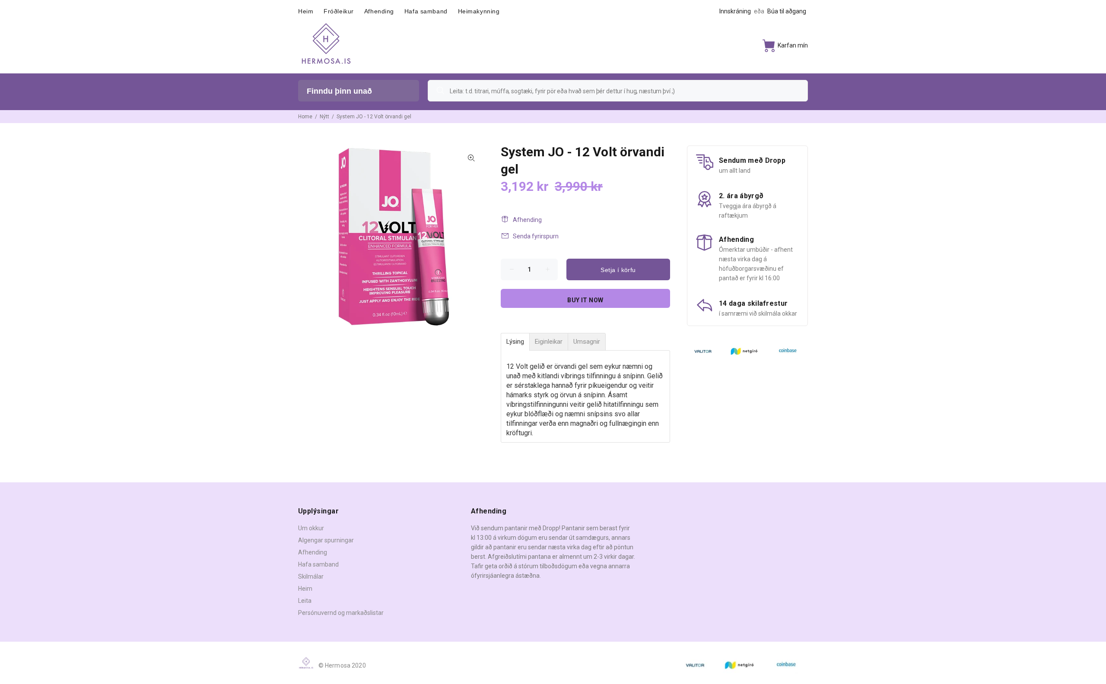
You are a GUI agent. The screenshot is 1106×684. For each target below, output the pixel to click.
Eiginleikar (549, 342)
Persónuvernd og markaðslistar (341, 612)
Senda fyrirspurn (536, 236)
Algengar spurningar (326, 540)
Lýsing (515, 342)
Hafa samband (318, 564)
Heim (305, 588)
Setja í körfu (618, 269)
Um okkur (311, 528)
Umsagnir (586, 342)
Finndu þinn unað (339, 91)
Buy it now (585, 300)
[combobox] (618, 90)
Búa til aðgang (786, 11)
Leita (304, 600)
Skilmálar (311, 576)
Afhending (527, 219)
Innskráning (735, 11)
